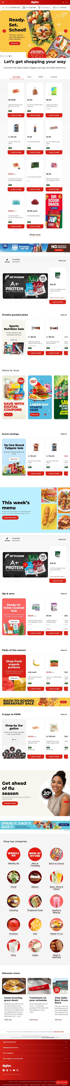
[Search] (63, 2)
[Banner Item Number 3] (9, 56)
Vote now (58, 1019)
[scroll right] (65, 31)
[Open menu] (3, 2)
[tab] (16, 77)
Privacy (16, 1081)
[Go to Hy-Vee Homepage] (35, 2)
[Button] (1, 56)
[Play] (25, 564)
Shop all (64, 315)
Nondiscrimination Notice (53, 1084)
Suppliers (43, 1084)
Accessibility (64, 1084)
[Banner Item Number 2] (7, 56)
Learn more (33, 1019)
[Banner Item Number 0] (3, 56)
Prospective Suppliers (35, 1084)
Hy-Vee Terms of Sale (48, 1037)
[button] (61, 1082)
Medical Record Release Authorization (12, 1084)
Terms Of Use (52, 1081)
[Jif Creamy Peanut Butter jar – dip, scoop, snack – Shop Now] (54, 210)
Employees (25, 1084)
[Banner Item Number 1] (5, 56)
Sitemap (11, 1081)
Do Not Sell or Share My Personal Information (30, 1081)
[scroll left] (4, 31)
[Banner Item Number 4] (11, 56)
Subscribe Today (59, 1031)
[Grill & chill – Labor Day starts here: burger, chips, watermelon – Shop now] (40, 397)
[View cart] (66, 2)
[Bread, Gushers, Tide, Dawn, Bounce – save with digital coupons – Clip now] (14, 397)
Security (45, 1081)
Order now (8, 1019)
